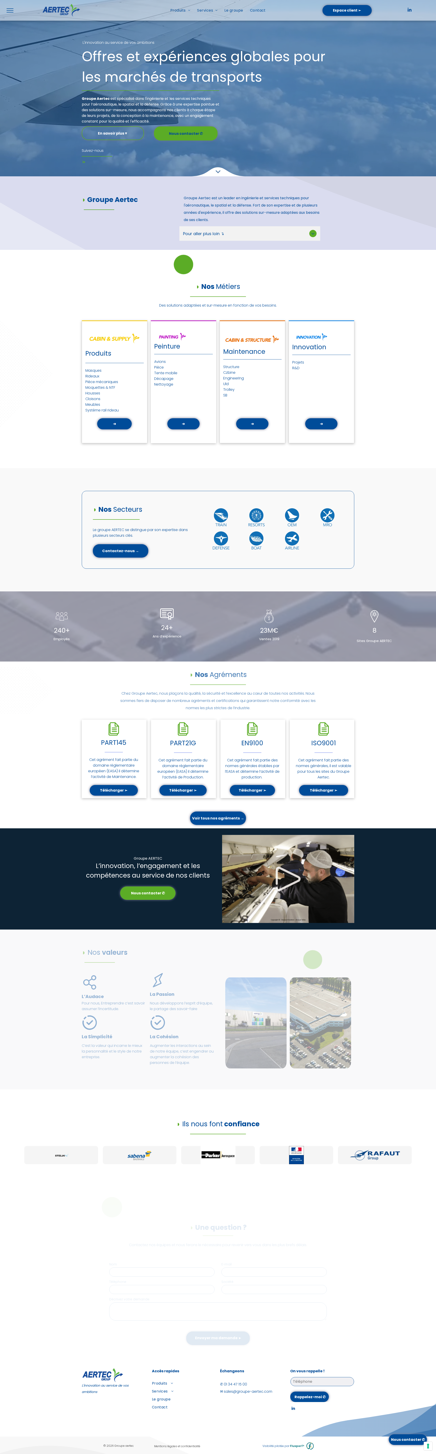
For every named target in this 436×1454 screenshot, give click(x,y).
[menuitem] (180, 10)
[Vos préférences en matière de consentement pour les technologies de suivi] (428, 1446)
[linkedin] (409, 10)
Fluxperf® (297, 1446)
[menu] (10, 10)
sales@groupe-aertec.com (248, 1391)
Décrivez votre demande (129, 1299)
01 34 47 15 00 (235, 1384)
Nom (113, 1264)
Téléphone (117, 1281)
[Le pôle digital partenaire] (310, 1446)
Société (227, 1281)
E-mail (226, 1264)
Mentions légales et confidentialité (177, 1446)
